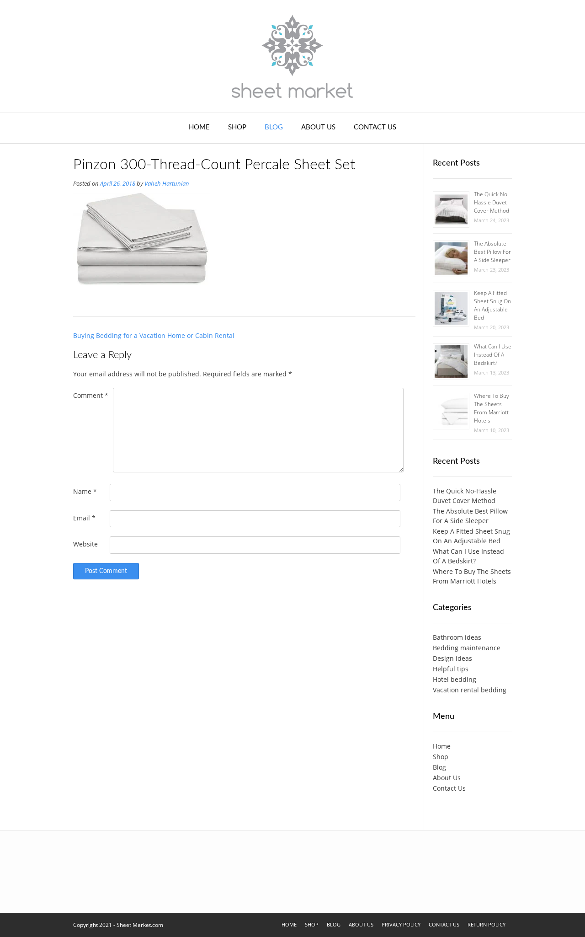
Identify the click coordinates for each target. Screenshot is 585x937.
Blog (274, 127)
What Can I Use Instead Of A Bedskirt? (492, 355)
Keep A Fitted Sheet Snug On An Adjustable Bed (492, 305)
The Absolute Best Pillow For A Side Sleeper (492, 252)
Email (84, 518)
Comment (90, 395)
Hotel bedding (454, 679)
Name (85, 491)
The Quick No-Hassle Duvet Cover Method (491, 202)
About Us (318, 127)
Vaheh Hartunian (166, 183)
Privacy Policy (401, 924)
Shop (237, 127)
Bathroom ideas (457, 637)
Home (199, 127)
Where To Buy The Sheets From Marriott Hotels (491, 408)
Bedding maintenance (466, 647)
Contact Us (375, 127)
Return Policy (486, 924)
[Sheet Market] (292, 56)
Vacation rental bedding (469, 689)
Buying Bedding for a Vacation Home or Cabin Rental (153, 335)
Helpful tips (450, 668)
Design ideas (452, 658)
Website (85, 544)
